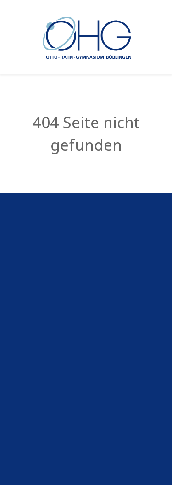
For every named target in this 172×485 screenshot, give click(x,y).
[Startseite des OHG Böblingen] (86, 36)
